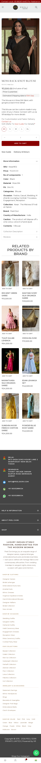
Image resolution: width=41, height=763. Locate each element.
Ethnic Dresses (8, 592)
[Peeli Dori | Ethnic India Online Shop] (20, 7)
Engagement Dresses (11, 632)
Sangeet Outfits (8, 622)
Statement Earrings (10, 690)
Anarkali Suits (7, 589)
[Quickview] (17, 288)
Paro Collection (8, 671)
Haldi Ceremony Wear (11, 628)
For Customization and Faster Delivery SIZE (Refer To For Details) (18, 121)
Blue (10, 722)
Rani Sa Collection (9, 657)
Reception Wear (9, 635)
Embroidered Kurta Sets (11, 586)
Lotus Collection (9, 674)
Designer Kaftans (9, 602)
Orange (5, 726)
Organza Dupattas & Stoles (13, 596)
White (18, 726)
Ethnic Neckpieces (10, 693)
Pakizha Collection (9, 678)
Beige (31, 722)
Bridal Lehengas (9, 582)
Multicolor (6, 729)
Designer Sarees (9, 579)
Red (18, 719)
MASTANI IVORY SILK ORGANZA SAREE (29, 295)
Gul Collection (8, 681)
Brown (13, 729)
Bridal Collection (9, 606)
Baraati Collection (9, 651)
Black (24, 726)
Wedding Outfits (9, 618)
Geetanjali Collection (10, 661)
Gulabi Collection (9, 654)
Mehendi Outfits (9, 625)
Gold (33, 719)
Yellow (16, 722)
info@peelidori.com (18, 482)
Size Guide (19, 124)
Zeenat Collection (9, 668)
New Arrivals (7, 609)
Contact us (6, 122)
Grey (29, 726)
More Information (11, 161)
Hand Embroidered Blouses (13, 599)
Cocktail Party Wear (10, 642)
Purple (12, 726)
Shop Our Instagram (21, 756)
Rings (5, 697)
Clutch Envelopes (9, 710)
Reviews (6, 237)
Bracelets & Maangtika (11, 700)
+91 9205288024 (15, 489)
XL (28, 129)
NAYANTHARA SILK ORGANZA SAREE (8, 383)
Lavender (23, 722)
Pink (23, 719)
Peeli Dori (10, 84)
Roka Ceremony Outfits (11, 638)
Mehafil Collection (9, 664)
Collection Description (13, 232)
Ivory (28, 719)
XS (4, 129)
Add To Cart (20, 143)
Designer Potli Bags (10, 703)
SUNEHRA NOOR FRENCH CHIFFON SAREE (10, 428)
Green (5, 722)
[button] (36, 46)
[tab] (20, 161)
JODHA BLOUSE (29, 338)
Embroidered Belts (10, 707)
